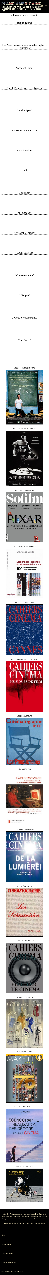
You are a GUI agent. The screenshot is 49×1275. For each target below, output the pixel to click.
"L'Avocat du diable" (24, 233)
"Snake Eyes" (24, 110)
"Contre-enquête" (24, 275)
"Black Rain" (24, 193)
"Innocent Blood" (24, 68)
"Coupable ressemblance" (24, 317)
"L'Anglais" (24, 295)
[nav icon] (46, 6)
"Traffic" (24, 170)
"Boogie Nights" (24, 22)
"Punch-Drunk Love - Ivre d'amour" (24, 88)
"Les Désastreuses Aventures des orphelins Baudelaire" (24, 46)
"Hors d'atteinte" (24, 150)
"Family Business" (24, 253)
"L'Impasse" (24, 213)
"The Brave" (24, 340)
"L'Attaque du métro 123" (24, 130)
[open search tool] (42, 6)
